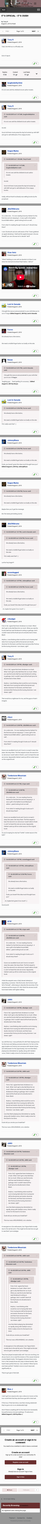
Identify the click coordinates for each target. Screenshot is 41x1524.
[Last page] (38, 31)
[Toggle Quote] (5, 114)
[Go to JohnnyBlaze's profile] (4, 442)
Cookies (29, 1518)
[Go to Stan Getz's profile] (4, 254)
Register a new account (20, 1462)
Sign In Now (20, 1477)
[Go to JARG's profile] (4, 1001)
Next (34, 31)
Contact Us (21, 1518)
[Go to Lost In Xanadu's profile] (4, 305)
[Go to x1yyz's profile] (4, 718)
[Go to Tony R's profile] (4, 41)
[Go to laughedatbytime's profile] (4, 84)
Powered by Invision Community (20, 1521)
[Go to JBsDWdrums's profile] (4, 210)
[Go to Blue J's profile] (4, 1390)
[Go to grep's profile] (4, 922)
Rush (14, 24)
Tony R (5, 21)
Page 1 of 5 (20, 31)
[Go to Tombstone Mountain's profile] (4, 777)
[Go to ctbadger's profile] (4, 620)
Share (10, 1490)
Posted (14, 42)
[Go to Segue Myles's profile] (4, 152)
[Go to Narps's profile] (4, 361)
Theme (11, 1518)
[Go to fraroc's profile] (4, 331)
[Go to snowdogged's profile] (4, 574)
